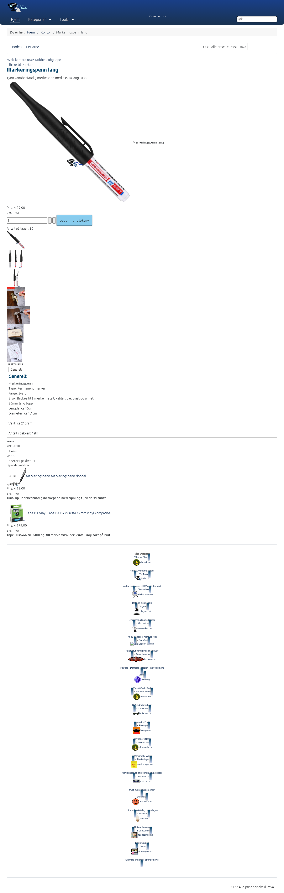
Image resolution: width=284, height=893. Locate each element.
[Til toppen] (278, 886)
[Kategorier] (49, 19)
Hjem (15, 19)
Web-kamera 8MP (20, 60)
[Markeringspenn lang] (70, 142)
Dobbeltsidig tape (48, 60)
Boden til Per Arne (25, 47)
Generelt (16, 369)
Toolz (64, 19)
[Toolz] (71, 19)
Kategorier (37, 19)
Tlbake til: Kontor (20, 65)
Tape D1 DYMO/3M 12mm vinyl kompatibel (68, 513)
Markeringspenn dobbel (56, 476)
